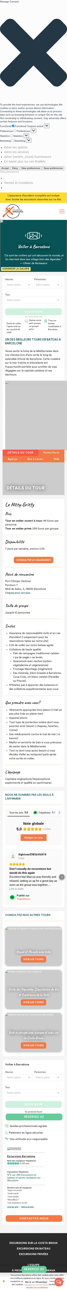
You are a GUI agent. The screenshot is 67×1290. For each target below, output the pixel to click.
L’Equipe (34, 1265)
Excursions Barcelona (21, 1156)
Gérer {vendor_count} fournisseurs (27, 157)
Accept (5, 168)
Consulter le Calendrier (33, 560)
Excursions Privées (33, 1254)
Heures (9, 279)
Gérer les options (15, 147)
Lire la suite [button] (16, 888)
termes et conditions (37, 1288)
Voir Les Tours (33, 959)
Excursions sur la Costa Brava (33, 1243)
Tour (7, 294)
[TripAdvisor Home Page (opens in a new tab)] (14, 1148)
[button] (33, 53)
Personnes (40, 279)
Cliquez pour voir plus (17, 593)
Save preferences (53, 168)
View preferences (30, 168)
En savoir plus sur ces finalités (25, 161)
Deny (15, 168)
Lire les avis (12, 1207)
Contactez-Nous (34, 1218)
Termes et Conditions (18, 183)
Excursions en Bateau (33, 1248)
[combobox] (19, 284)
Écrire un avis (27, 1207)
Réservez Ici (34, 1117)
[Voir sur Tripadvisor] (12, 856)
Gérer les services (16, 152)
